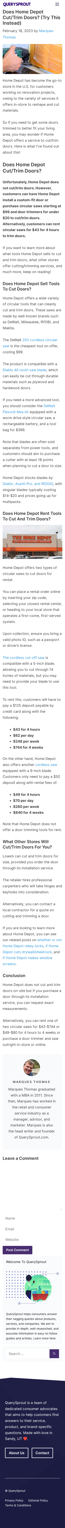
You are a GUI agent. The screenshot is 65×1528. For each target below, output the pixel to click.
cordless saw (46, 765)
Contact (42, 1453)
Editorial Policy (38, 1500)
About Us (16, 1453)
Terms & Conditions (18, 1505)
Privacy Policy (14, 1500)
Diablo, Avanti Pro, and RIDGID (28, 484)
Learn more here (44, 1338)
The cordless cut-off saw (23, 658)
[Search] (54, 1353)
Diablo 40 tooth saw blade (24, 370)
